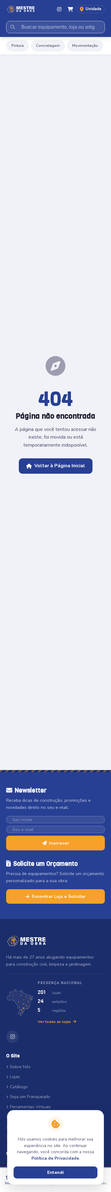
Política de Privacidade (55, 1158)
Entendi (55, 1172)
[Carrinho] (70, 9)
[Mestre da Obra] (21, 9)
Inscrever (59, 843)
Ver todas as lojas (54, 1021)
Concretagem (48, 45)
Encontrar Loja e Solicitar (59, 896)
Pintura (17, 45)
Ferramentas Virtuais (30, 1107)
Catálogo (19, 1087)
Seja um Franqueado (30, 1097)
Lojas (15, 1077)
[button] (90, 9)
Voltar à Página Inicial (59, 465)
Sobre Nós (20, 1067)
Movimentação (85, 45)
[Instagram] (59, 9)
